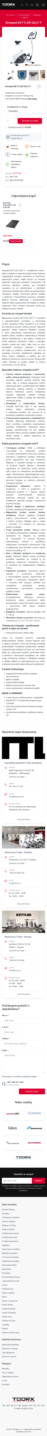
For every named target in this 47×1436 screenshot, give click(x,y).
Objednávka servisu (10, 1376)
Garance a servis (9, 1356)
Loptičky (5, 1324)
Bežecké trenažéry (10, 1253)
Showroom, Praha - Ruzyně (18, 936)
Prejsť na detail (15, 241)
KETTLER (17, 173)
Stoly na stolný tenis (10, 1332)
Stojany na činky (9, 1225)
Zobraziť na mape (16, 777)
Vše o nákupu (8, 1372)
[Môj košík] (37, 4)
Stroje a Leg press (10, 1301)
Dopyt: (5, 1050)
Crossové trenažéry (10, 1257)
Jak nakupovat (8, 1352)
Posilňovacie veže (9, 1237)
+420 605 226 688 (16, 960)
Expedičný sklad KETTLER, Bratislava (23, 763)
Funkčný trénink (8, 1309)
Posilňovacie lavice (10, 1241)
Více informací (23, 819)
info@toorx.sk (27, 1408)
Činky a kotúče (8, 1229)
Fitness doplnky (8, 1221)
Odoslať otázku (32, 1091)
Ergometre (6, 1269)
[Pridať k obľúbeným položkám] (39, 86)
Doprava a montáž (10, 1348)
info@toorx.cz (15, 883)
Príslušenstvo (8, 1289)
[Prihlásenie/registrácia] (32, 4)
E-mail (5, 1027)
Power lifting (7, 1305)
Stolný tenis (7, 1317)
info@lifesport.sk (16, 797)
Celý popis (32, 99)
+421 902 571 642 (15, 1082)
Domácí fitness (24, 15)
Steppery (6, 1245)
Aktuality (5, 1368)
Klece (4, 1297)
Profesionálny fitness (11, 1277)
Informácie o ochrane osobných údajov (19, 1076)
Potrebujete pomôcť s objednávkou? (20, 137)
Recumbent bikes (9, 1265)
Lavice (4, 1285)
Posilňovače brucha (10, 1233)
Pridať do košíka (31, 121)
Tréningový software (11, 1217)
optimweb (27, 1432)
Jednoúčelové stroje (10, 1281)
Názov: (5, 1015)
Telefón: (6, 1039)
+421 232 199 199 (36, 1405)
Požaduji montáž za (19, 127)
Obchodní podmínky (10, 1345)
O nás (4, 1380)
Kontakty (6, 1384)
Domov (11, 15)
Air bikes (5, 1213)
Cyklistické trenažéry (10, 1261)
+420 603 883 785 (16, 873)
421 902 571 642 (16, 786)
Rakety (5, 1328)
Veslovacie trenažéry (11, 1249)
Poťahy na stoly (8, 1320)
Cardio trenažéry (9, 1313)
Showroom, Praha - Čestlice (18, 852)
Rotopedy (37, 15)
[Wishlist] (26, 4)
